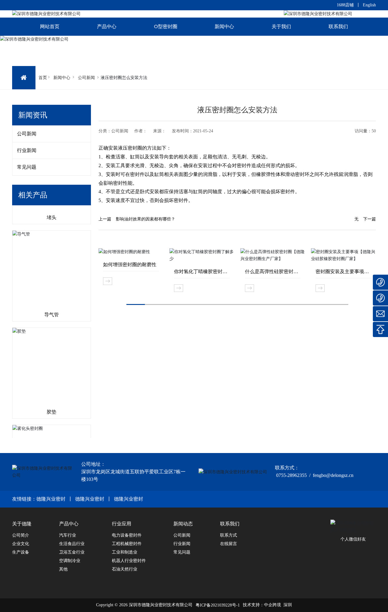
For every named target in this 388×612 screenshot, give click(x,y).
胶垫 (51, 406)
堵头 (51, 212)
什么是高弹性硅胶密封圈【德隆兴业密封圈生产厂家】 (271, 272)
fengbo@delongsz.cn (333, 475)
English (369, 5)
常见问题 (26, 167)
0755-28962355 (291, 475)
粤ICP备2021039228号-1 (218, 605)
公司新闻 (86, 77)
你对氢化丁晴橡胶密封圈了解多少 (200, 272)
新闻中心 (61, 77)
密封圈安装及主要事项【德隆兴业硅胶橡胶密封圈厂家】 (342, 272)
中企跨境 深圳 (278, 605)
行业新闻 (26, 150)
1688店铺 (345, 5)
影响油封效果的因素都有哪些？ (145, 219)
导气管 (51, 309)
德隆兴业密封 (50, 498)
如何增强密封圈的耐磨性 (129, 264)
